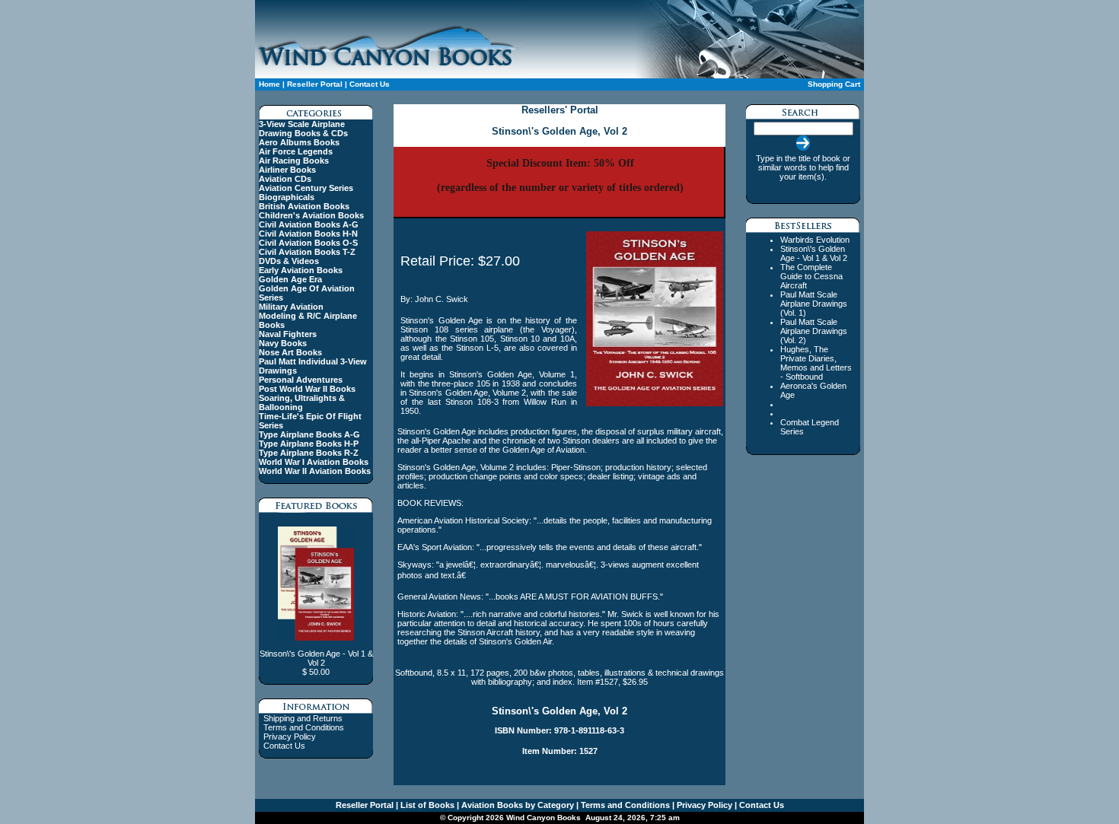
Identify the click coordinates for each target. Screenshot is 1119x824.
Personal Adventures (301, 379)
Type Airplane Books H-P (309, 443)
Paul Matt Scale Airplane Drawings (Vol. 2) (813, 331)
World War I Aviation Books (313, 461)
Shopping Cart (834, 84)
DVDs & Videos (289, 261)
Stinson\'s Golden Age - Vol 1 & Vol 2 (813, 253)
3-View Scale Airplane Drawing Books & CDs (303, 128)
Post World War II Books (307, 388)
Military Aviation (291, 306)
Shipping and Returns (303, 718)
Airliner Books (287, 169)
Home (269, 84)
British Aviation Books (304, 206)
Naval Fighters (288, 334)
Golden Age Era (290, 279)
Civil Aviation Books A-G (309, 224)
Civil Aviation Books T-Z (307, 251)
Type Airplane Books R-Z (309, 452)
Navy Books (283, 343)
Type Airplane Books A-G (309, 434)
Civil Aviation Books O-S (308, 242)
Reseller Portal (315, 84)
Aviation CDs (285, 178)
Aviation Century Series (306, 187)
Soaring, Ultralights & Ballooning (302, 402)
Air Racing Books (294, 160)
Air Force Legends (296, 151)
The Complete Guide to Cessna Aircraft (811, 276)
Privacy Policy (289, 736)
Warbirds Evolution (815, 239)
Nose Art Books (290, 352)
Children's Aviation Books (311, 215)
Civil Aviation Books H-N (308, 233)
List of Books (426, 805)
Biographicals (286, 197)
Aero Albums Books (299, 142)
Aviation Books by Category (516, 805)
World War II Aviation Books (315, 471)
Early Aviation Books (301, 270)
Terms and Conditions (303, 727)
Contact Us (369, 84)
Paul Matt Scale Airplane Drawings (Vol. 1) (813, 303)
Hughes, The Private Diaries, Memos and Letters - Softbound (816, 363)
